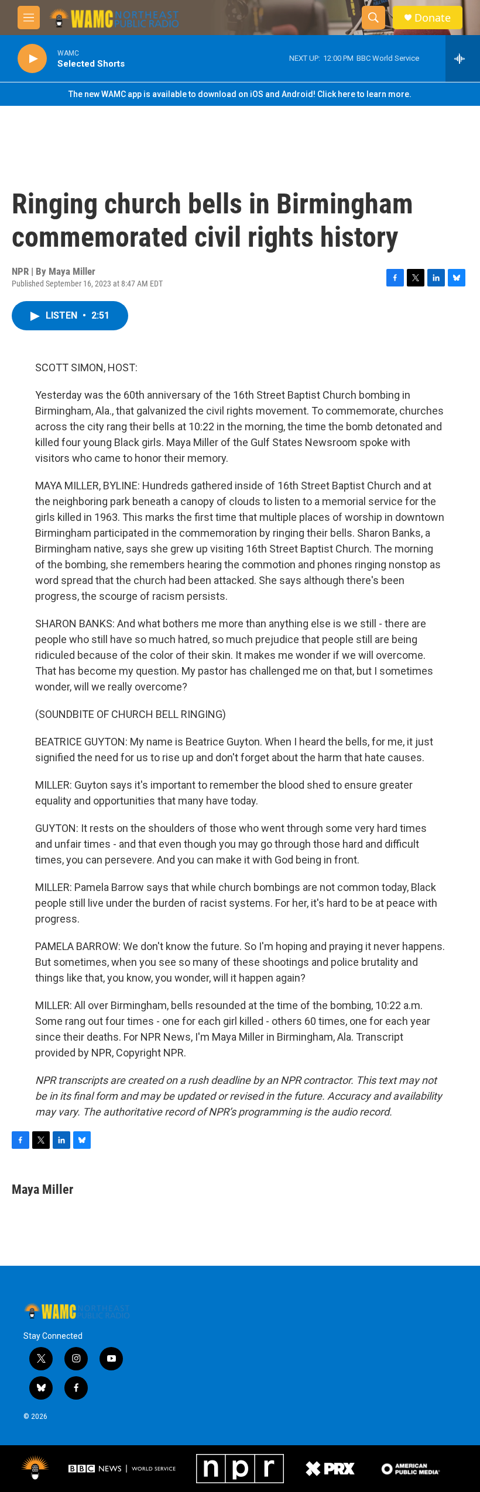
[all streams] (462, 58)
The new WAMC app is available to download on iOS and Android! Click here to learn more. (240, 94)
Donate (432, 18)
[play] (32, 58)
